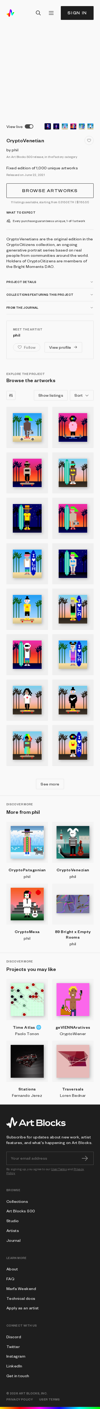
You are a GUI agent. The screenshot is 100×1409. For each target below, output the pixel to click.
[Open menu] (51, 13)
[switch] (29, 126)
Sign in (77, 13)
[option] (48, 126)
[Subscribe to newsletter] (85, 1158)
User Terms (59, 1169)
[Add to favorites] (89, 140)
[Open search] (38, 13)
